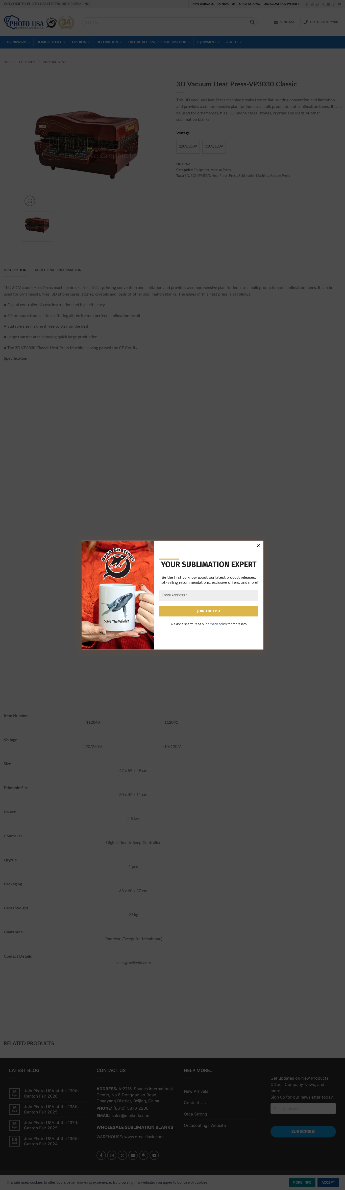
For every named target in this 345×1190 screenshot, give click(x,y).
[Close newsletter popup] (258, 545)
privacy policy (217, 624)
